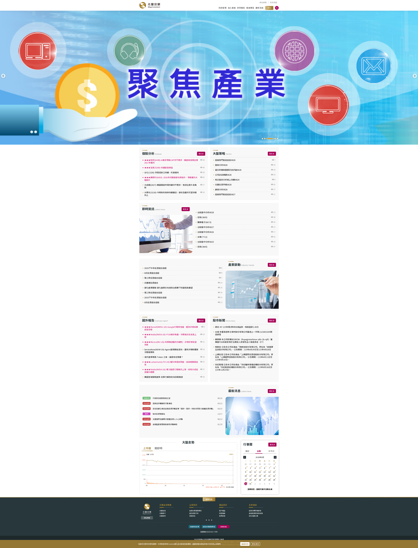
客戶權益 (222, 511)
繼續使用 (245, 544)
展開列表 (209, 499)
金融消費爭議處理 (255, 511)
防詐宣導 (223, 7)
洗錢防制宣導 (194, 527)
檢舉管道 (222, 516)
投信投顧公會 (253, 516)
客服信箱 (223, 527)
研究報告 (241, 7)
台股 (259, 451)
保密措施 (222, 513)
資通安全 (192, 516)
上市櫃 (147, 448)
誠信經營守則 (194, 513)
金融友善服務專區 (195, 511)
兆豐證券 (162, 516)
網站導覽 (263, 2)
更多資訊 (255, 544)
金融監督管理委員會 (256, 513)
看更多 (201, 154)
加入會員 (232, 7)
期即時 (159, 448)
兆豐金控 (162, 511)
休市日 (271, 451)
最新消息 (259, 7)
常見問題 (273, 2)
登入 (269, 7)
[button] (262, 138)
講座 (247, 451)
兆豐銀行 (162, 513)
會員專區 (250, 7)
